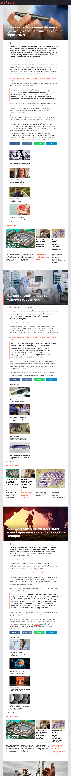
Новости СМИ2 (10, 222)
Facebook (15, 143)
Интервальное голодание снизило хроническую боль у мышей (42, 257)
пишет (21, 332)
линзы (28, 137)
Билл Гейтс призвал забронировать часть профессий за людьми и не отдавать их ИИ (12, 258)
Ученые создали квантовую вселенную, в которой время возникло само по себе (34, 79)
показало (37, 624)
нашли (45, 372)
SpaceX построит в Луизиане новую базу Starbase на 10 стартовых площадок (27, 258)
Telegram (51, 143)
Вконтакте (27, 143)
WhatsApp (39, 143)
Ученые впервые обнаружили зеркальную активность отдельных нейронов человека (58, 258)
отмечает (36, 568)
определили (18, 66)
